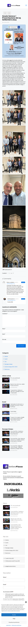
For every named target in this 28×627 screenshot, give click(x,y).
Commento (5, 313)
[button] (26, 602)
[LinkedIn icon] (16, 1)
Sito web (4, 339)
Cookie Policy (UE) (9, 558)
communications (10, 566)
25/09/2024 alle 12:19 (11, 283)
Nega (14, 618)
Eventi (5, 359)
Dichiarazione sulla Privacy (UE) (12, 561)
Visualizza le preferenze (14, 622)
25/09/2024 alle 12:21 (11, 300)
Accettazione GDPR (8, 591)
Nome (4, 328)
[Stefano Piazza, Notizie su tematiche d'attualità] (14, 5)
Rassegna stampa (8, 364)
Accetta (14, 614)
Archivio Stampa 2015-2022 (10, 366)
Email (3, 334)
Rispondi (23, 282)
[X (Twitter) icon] (13, 1)
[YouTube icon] (14, 1)
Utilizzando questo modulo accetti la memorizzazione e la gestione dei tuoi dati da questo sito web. (15, 595)
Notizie (6, 356)
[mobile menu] (26, 5)
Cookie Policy (8, 625)
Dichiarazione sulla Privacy (16, 625)
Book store (7, 369)
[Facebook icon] (11, 1)
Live (5, 361)
